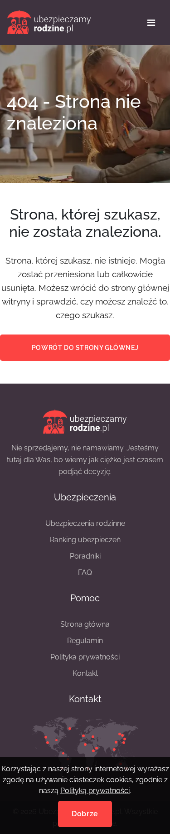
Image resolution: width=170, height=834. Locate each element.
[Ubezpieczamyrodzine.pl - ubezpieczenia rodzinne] (49, 22)
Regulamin (85, 640)
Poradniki (85, 556)
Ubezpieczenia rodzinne (85, 523)
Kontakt (85, 673)
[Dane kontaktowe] (85, 746)
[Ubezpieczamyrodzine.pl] (85, 420)
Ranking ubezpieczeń (85, 539)
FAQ (85, 572)
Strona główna (85, 624)
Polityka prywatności (85, 657)
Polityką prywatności (95, 790)
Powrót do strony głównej (85, 347)
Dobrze (85, 813)
